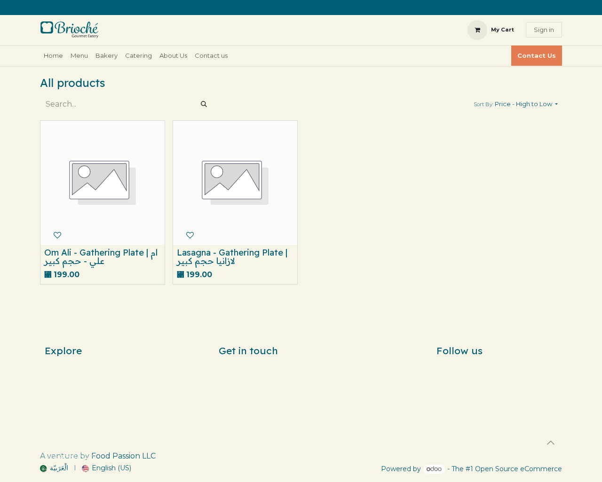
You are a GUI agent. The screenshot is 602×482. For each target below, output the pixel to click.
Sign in (544, 29)
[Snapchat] (513, 366)
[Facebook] (462, 366)
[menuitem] (53, 55)
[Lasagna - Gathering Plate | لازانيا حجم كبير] (235, 183)
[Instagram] (479, 366)
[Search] (204, 104)
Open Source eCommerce (518, 469)
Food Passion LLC (123, 455)
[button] (515, 104)
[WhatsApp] (530, 366)
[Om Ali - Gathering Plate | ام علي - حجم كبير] (102, 183)
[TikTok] (496, 366)
